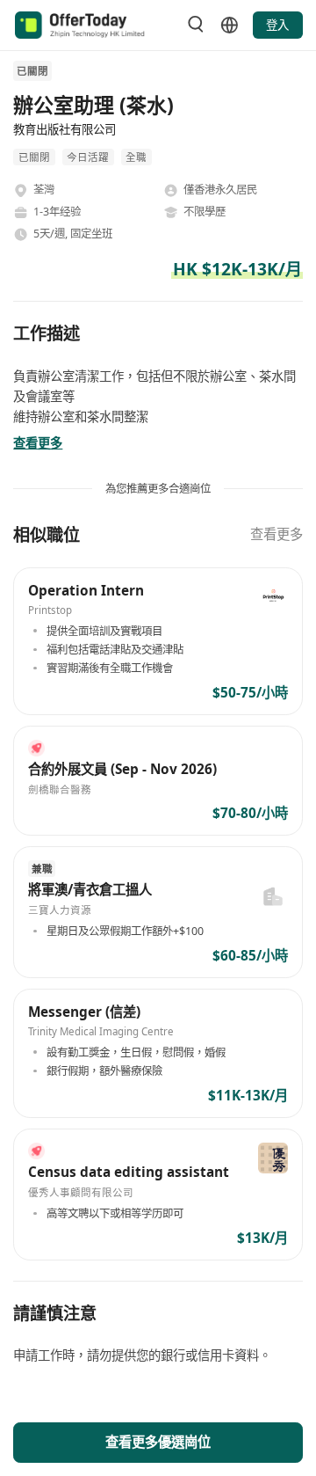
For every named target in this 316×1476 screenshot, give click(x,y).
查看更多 (276, 534)
